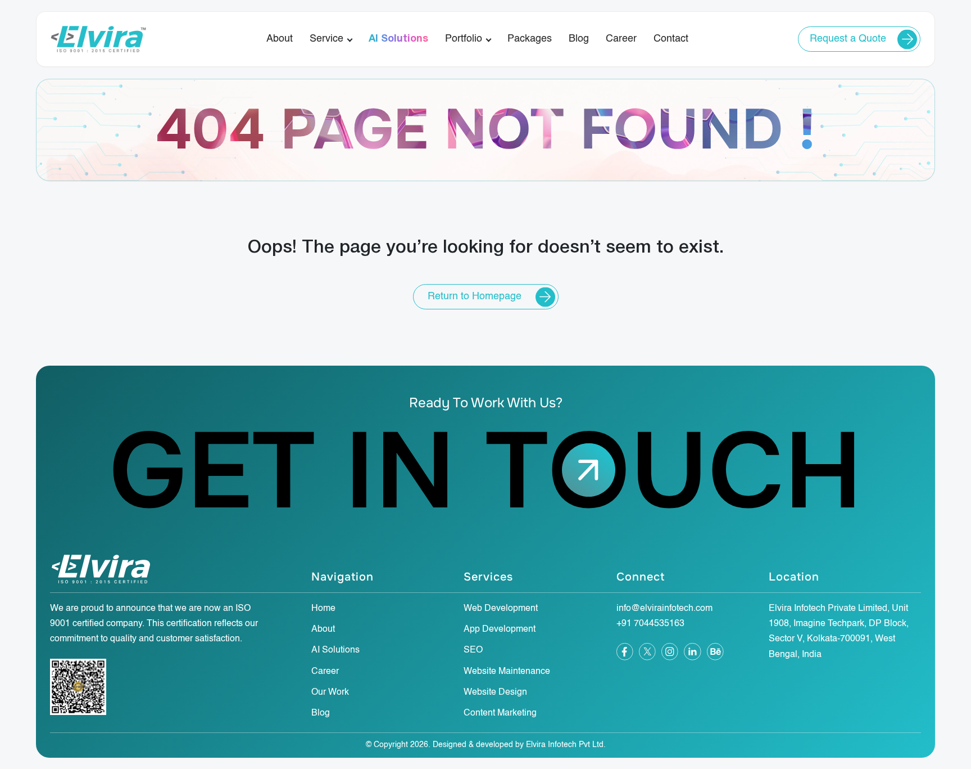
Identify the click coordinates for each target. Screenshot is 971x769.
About (279, 39)
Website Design (495, 692)
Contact (671, 39)
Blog (579, 39)
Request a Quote (848, 39)
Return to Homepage (474, 296)
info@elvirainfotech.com (664, 608)
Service (326, 39)
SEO (473, 650)
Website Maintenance (507, 671)
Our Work (330, 692)
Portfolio (463, 39)
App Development (500, 629)
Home (323, 608)
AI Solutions (398, 39)
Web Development (501, 608)
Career (621, 39)
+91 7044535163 (650, 623)
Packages (529, 39)
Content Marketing (500, 713)
